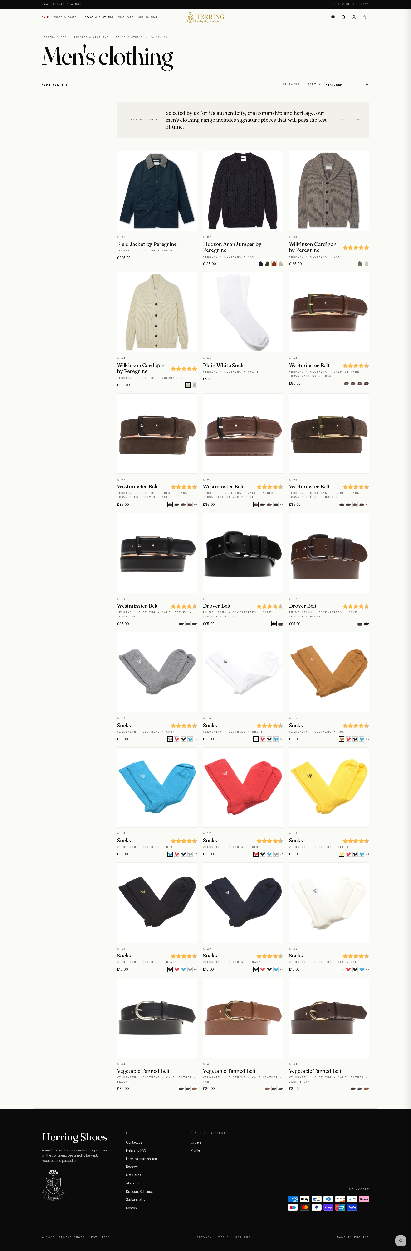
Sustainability (135, 1200)
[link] (267, 263)
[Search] (343, 17)
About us (132, 1183)
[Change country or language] (333, 17)
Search (131, 1208)
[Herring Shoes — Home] (205, 17)
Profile (195, 1150)
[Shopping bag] (364, 17)
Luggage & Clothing (97, 17)
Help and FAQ (136, 1150)
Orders (196, 1142)
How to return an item (142, 1159)
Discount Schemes (139, 1191)
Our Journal (148, 17)
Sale (45, 17)
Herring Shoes (54, 37)
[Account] (354, 17)
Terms (223, 1237)
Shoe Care (126, 17)
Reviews (132, 1167)
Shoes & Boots (65, 17)
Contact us (134, 1142)
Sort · (314, 84)
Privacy (204, 1237)
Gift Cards (133, 1175)
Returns (242, 1237)
